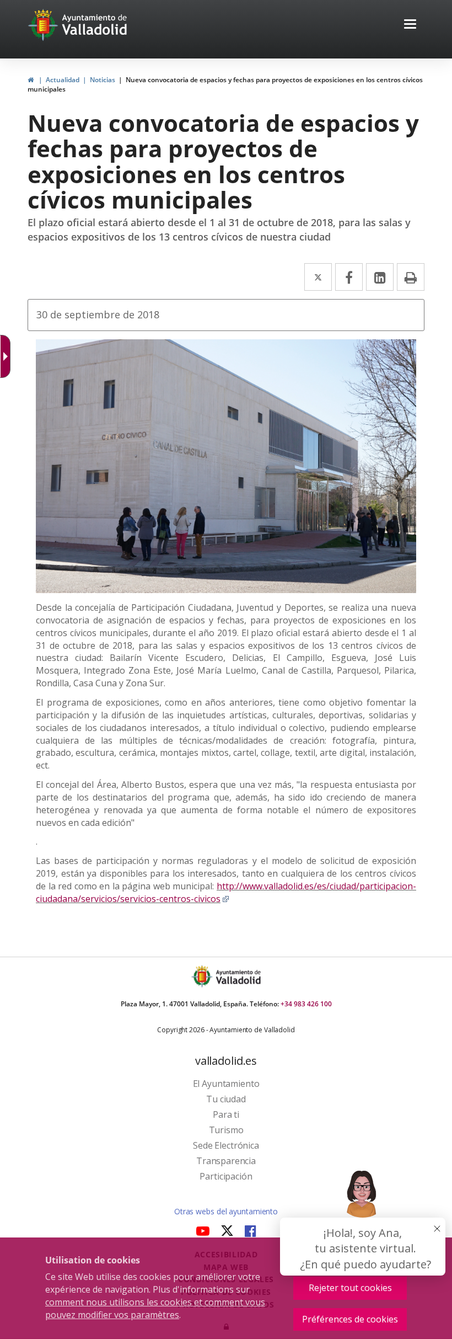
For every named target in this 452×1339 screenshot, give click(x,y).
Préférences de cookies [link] (350, 1319)
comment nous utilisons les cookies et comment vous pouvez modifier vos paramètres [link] (155, 1308)
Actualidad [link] (62, 79)
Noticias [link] (102, 79)
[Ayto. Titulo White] (94, 24)
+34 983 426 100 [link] (306, 1004)
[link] (31, 79)
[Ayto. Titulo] (237, 976)
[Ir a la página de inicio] (44, 24)
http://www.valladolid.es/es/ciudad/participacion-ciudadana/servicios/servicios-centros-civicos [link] (226, 892)
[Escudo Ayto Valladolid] (202, 976)
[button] (410, 25)
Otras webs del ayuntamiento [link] (226, 1211)
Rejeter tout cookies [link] (350, 1288)
